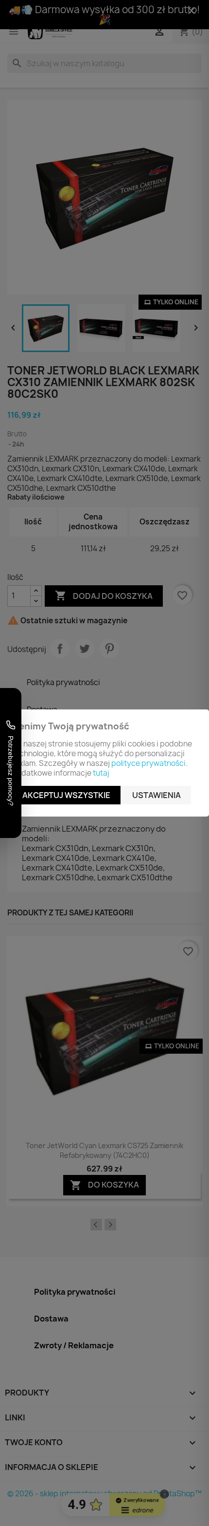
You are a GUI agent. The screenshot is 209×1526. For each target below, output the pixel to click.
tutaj (101, 773)
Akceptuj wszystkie (66, 795)
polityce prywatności (148, 763)
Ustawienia (156, 795)
